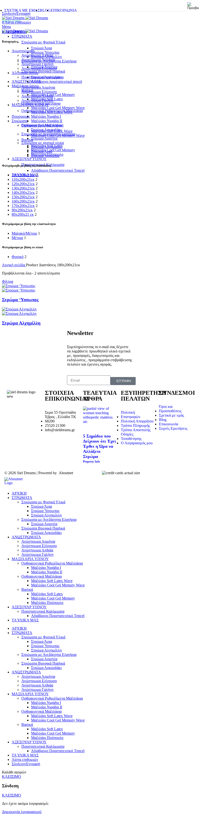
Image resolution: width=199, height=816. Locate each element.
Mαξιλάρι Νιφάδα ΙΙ (46, 121)
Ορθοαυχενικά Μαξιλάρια (41, 576)
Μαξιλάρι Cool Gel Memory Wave (58, 108)
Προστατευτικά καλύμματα (42, 77)
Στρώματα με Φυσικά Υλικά (43, 42)
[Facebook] (13, 410)
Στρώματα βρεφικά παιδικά (42, 125)
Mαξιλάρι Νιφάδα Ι (46, 116)
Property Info (91, 461)
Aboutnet (66, 473)
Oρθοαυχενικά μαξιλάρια (40, 103)
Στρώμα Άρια (41, 48)
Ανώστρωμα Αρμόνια (38, 60)
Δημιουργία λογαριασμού (21, 812)
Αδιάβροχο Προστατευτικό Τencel (57, 170)
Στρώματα (19, 121)
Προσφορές (21, 116)
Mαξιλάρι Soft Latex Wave (52, 581)
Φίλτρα (7, 281)
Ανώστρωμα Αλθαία (37, 55)
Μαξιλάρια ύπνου (25, 86)
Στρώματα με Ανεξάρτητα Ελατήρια (48, 519)
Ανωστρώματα (23, 51)
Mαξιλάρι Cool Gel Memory (53, 150)
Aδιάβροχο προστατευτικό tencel (56, 81)
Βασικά (27, 589)
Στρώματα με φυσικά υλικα (42, 143)
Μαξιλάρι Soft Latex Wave (52, 112)
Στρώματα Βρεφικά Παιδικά (43, 71)
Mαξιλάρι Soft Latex (47, 594)
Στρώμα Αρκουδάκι (46, 130)
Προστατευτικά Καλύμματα (42, 611)
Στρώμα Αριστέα (44, 138)
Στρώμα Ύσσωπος (45, 52)
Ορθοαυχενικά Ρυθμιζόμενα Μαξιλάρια (52, 563)
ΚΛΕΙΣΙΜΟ (11, 32)
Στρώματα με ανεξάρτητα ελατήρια (48, 134)
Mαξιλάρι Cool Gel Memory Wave (58, 585)
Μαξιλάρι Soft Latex (47, 99)
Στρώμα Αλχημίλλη (46, 147)
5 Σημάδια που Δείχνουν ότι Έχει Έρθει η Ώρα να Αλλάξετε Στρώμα (99, 446)
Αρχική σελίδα (14, 265)
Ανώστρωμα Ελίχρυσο (39, 92)
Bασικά (27, 90)
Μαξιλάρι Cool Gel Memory (53, 95)
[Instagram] (26, 410)
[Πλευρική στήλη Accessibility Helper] (193, 6)
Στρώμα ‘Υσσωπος (20, 299)
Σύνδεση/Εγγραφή (26, 764)
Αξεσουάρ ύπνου (25, 73)
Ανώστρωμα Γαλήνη (37, 64)
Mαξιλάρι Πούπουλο (47, 603)
